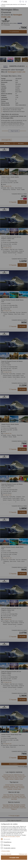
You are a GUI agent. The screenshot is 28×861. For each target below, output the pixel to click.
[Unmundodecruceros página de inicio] (4, 2)
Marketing (7, 845)
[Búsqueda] (23, 1)
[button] (5, 851)
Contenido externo (9, 848)
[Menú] (26, 1)
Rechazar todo (23, 854)
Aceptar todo (14, 857)
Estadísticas (7, 842)
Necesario (7, 839)
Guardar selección (6, 854)
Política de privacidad (9, 836)
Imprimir (18, 836)
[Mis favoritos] (20, 1)
